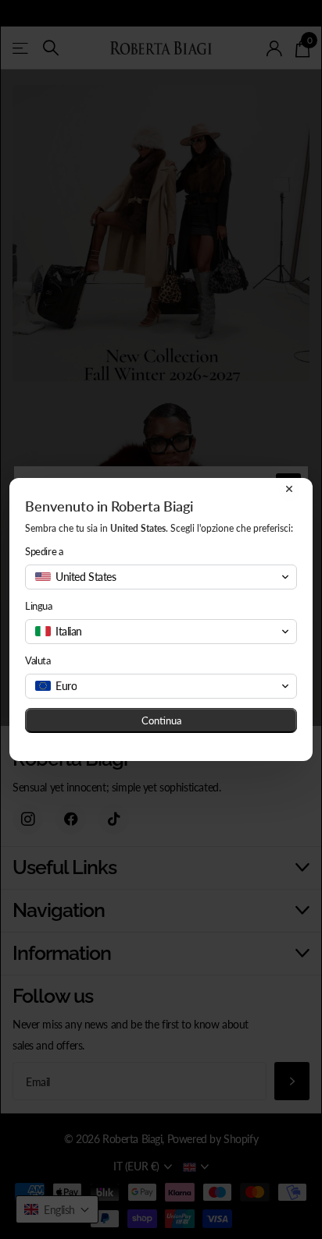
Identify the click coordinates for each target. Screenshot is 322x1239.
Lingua (38, 606)
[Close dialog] (289, 489)
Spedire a (44, 551)
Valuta (38, 660)
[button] (161, 577)
